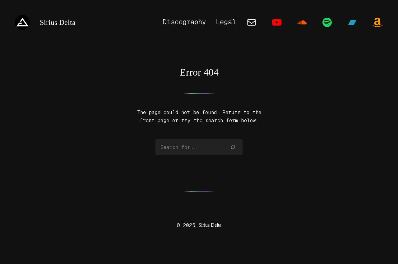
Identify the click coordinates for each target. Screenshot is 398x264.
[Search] (233, 147)
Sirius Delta (209, 225)
